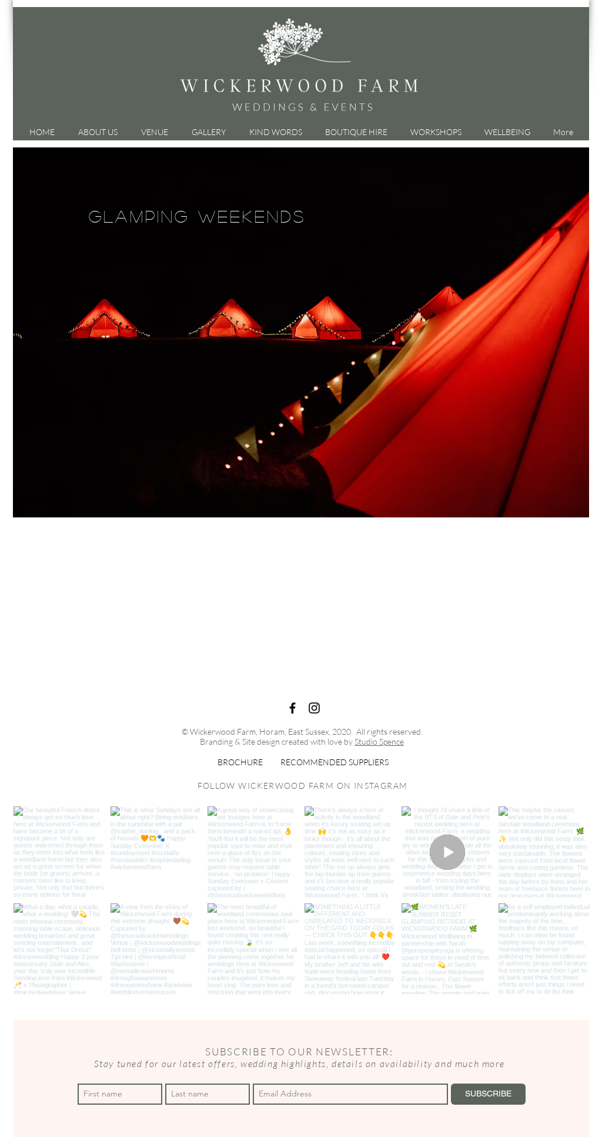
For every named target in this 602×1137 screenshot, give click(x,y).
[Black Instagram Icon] (314, 708)
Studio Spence (379, 741)
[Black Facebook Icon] (292, 708)
